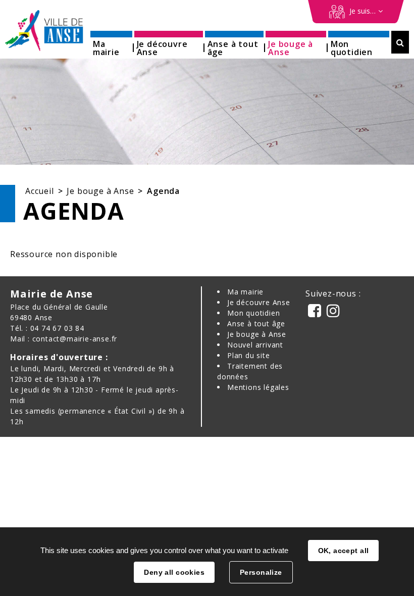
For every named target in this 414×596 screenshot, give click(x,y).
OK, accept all (343, 551)
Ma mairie (245, 291)
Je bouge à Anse (100, 190)
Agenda (163, 190)
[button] (111, 45)
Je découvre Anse (258, 302)
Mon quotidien (253, 313)
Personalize (261, 572)
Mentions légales (258, 387)
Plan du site (248, 355)
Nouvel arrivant (255, 345)
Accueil (39, 190)
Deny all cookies (174, 572)
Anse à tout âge (256, 323)
